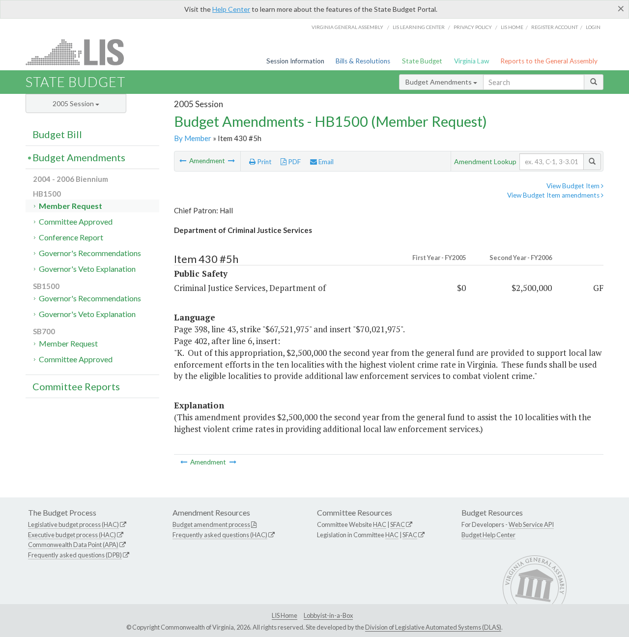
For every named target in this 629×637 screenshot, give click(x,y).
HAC (379, 524)
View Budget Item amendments (554, 195)
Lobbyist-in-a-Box (328, 615)
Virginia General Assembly (347, 27)
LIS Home (284, 615)
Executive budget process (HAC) (72, 535)
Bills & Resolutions (363, 61)
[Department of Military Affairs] (231, 161)
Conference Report (71, 237)
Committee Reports (76, 386)
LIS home (512, 27)
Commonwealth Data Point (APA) (73, 545)
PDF (293, 162)
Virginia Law (471, 61)
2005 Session (74, 103)
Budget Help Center (488, 535)
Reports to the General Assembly (549, 61)
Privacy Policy (473, 27)
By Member (192, 138)
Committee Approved (76, 221)
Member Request (70, 205)
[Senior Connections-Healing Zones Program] (183, 161)
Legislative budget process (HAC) (73, 524)
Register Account (554, 27)
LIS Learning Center (419, 27)
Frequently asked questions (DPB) (75, 555)
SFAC (397, 524)
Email (325, 162)
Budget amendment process (211, 524)
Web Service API (531, 524)
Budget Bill (57, 134)
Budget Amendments (439, 82)
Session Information (295, 61)
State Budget (422, 61)
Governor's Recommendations (90, 253)
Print (264, 162)
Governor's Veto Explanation (87, 268)
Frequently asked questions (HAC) (219, 535)
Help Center (231, 9)
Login (593, 27)
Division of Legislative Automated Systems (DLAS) (433, 627)
